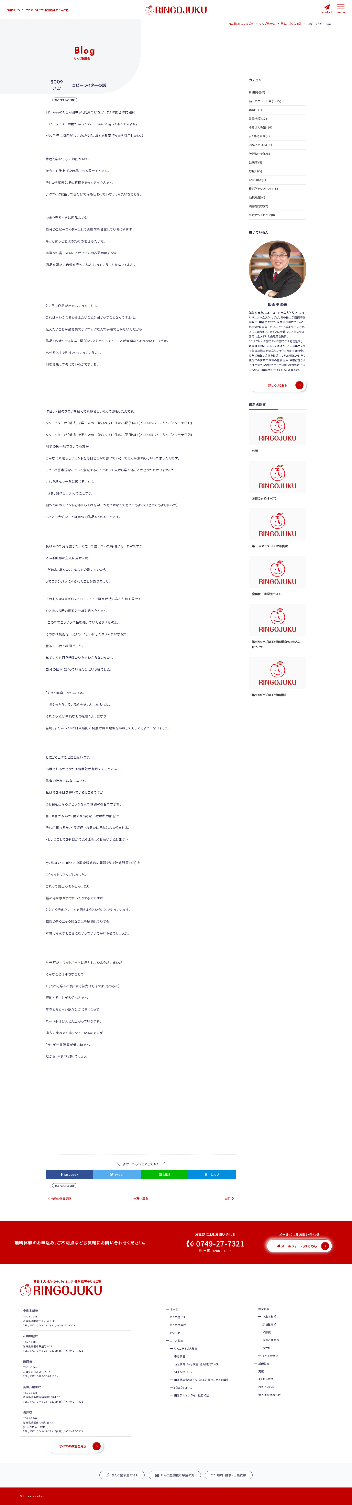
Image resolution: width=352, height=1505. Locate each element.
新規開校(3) (257, 92)
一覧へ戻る (140, 1198)
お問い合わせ (266, 1387)
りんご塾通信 (178, 1325)
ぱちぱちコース (183, 1388)
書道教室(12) (258, 118)
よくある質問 (266, 1379)
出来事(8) (255, 162)
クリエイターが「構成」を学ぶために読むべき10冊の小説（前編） (92, 422)
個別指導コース (183, 1372)
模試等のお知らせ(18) (263, 189)
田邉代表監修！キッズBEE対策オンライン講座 (201, 1380)
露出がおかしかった (72, 886)
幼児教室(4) (257, 197)
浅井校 (266, 1348)
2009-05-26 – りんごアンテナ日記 (165, 422)
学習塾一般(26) (259, 154)
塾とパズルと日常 (64, 100)
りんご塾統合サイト (125, 1475)
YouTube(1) (257, 180)
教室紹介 (264, 1309)
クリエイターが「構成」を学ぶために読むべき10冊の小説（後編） (92, 434)
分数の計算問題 (61, 1198)
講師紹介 (264, 1363)
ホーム (174, 1309)
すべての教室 (270, 1356)
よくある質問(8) (259, 136)
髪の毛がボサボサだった (63, 897)
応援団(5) (255, 171)
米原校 (266, 1332)
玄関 (227, 1198)
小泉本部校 (269, 1316)
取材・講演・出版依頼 (231, 1475)
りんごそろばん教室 (186, 1348)
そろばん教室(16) (260, 127)
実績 (261, 1371)
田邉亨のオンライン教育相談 (191, 1395)
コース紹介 (177, 1340)
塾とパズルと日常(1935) (265, 101)
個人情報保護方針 (269, 1395)
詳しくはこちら (277, 385)
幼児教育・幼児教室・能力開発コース (196, 1364)
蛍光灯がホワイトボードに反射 (68, 962)
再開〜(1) (255, 110)
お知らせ (175, 1333)
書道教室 (179, 1356)
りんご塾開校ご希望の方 (178, 1475)
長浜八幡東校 (270, 1340)
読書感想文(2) (258, 206)
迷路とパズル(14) (260, 145)
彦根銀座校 (269, 1324)
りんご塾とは (178, 1317)
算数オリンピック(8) (262, 215)
